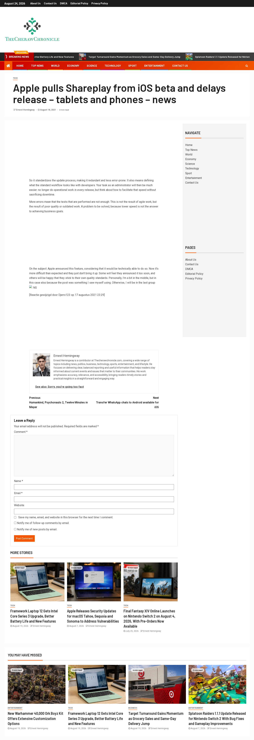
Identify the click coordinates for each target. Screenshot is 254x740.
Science (92, 65)
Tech (15, 78)
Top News (37, 65)
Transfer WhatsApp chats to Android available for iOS (127, 402)
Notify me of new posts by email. (37, 529)
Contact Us (50, 3)
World (55, 65)
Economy (73, 65)
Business (132, 708)
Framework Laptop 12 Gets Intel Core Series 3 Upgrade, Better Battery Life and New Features (34, 616)
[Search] (246, 66)
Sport (132, 65)
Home (19, 65)
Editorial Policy (79, 3)
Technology (113, 65)
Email (18, 493)
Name (18, 481)
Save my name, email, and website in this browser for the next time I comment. (65, 517)
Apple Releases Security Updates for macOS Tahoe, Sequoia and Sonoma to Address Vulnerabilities (93, 616)
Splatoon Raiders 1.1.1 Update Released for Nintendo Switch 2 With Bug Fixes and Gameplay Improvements (217, 718)
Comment (20, 431)
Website (19, 505)
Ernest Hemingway (25, 110)
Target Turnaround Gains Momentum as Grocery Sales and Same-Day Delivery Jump (111, 56)
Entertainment (154, 65)
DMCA (63, 3)
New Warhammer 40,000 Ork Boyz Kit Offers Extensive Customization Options (35, 718)
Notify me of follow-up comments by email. (43, 523)
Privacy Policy (99, 3)
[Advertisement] (94, 152)
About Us (35, 3)
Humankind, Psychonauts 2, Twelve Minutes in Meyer (58, 402)
